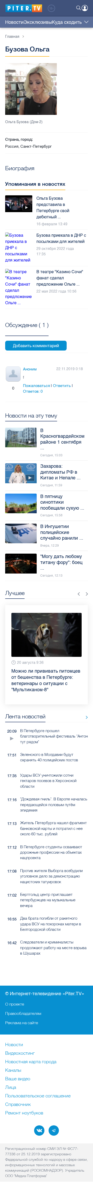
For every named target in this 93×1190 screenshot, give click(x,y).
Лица (10, 1087)
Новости (14, 22)
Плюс (8, 388)
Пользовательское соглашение (38, 1096)
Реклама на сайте (21, 1023)
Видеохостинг (20, 1053)
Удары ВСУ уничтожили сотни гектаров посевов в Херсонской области (48, 781)
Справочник (18, 1104)
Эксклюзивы (38, 22)
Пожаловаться (36, 385)
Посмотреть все (27, 330)
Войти (85, 8)
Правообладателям (23, 1013)
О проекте (14, 1004)
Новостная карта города (30, 1062)
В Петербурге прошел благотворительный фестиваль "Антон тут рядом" (54, 736)
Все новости (85, 717)
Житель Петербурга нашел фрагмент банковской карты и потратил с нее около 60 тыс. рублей (53, 828)
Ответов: (33, 391)
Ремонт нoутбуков (24, 1113)
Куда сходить (67, 22)
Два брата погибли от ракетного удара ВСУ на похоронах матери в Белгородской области (50, 924)
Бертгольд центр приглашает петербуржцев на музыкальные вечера (47, 900)
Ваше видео (17, 1079)
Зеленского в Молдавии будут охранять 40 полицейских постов (49, 757)
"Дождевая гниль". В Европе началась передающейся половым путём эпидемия (53, 805)
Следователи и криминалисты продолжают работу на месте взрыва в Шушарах (53, 948)
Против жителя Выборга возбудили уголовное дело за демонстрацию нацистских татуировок (51, 876)
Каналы (13, 1070)
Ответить (62, 385)
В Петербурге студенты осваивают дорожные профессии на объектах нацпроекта (51, 852)
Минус (18, 388)
